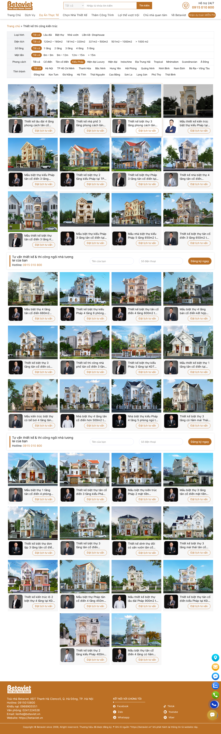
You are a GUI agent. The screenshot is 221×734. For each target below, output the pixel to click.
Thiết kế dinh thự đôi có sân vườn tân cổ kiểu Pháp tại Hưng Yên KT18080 (143, 545)
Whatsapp (138, 717)
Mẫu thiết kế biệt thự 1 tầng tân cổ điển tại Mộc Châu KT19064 (195, 364)
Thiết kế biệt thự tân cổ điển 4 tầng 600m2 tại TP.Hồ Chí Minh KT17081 (143, 311)
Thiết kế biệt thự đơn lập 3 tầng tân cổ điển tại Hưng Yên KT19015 (39, 545)
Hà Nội (49, 68)
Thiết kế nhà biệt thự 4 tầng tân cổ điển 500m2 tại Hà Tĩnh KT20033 (194, 177)
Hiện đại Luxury (96, 61)
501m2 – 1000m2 (121, 41)
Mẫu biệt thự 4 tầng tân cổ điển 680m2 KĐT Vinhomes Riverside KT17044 (37, 311)
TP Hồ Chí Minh (65, 68)
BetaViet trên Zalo (215, 685)
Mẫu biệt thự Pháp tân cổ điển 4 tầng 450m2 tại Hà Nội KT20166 (90, 599)
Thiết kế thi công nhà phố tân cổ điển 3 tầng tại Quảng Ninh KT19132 (91, 364)
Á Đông (205, 61)
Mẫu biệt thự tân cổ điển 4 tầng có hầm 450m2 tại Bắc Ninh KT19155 (141, 652)
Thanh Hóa (85, 68)
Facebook (138, 706)
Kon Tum (53, 74)
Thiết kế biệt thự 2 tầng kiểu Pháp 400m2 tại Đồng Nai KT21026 (91, 652)
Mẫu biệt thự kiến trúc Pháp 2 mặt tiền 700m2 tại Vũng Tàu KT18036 (142, 492)
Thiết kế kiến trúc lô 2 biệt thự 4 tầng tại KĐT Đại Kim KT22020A (39, 599)
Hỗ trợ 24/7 (198, 5)
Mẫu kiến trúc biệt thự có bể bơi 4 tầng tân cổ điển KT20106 (38, 418)
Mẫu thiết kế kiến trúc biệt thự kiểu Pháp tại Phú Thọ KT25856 (194, 123)
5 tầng (90, 48)
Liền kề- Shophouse (93, 34)
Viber (189, 717)
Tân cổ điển (62, 61)
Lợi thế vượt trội (128, 15)
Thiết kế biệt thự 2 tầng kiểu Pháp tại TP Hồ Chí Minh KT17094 (90, 177)
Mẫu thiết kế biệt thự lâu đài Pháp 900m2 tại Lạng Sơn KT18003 (143, 599)
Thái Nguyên (97, 74)
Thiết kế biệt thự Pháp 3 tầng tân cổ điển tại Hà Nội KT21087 (142, 177)
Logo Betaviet (20, 5)
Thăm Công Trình (102, 15)
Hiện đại (112, 61)
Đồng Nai (39, 74)
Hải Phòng (131, 68)
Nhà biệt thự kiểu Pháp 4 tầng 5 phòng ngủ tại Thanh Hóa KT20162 (143, 418)
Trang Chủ (14, 15)
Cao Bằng (114, 74)
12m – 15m (78, 55)
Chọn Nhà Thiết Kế (75, 15)
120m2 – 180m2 (53, 41)
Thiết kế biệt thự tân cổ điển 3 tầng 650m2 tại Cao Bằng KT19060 (195, 235)
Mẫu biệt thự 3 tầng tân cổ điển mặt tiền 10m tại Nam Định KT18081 (193, 492)
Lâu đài (48, 34)
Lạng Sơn (142, 74)
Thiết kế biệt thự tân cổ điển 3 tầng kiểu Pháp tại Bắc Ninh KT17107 (91, 492)
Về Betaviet (178, 15)
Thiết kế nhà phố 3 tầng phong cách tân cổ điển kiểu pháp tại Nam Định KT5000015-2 (91, 123)
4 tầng (80, 48)
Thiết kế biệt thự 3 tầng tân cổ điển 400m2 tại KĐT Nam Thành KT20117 (89, 545)
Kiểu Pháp (78, 61)
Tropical (158, 61)
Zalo (138, 712)
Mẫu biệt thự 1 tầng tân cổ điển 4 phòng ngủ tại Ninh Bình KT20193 (37, 492)
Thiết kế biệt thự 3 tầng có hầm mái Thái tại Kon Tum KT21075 (194, 418)
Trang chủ (13, 26)
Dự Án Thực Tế (49, 15)
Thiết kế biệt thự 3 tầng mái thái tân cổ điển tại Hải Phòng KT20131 (193, 545)
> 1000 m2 (142, 41)
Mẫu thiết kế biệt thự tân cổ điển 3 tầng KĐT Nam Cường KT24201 (39, 237)
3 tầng (69, 48)
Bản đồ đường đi (215, 657)
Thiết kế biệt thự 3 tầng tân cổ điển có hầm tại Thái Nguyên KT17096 (37, 364)
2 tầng (58, 48)
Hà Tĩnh (81, 74)
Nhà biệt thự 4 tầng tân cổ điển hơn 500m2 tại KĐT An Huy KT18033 (91, 418)
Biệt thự (59, 34)
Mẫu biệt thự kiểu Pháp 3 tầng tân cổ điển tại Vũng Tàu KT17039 (91, 235)
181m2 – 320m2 (75, 41)
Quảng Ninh (148, 68)
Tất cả (36, 34)
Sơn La (128, 74)
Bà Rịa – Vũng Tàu (199, 68)
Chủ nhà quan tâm (155, 15)
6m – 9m (48, 55)
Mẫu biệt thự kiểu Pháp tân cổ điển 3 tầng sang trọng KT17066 (39, 177)
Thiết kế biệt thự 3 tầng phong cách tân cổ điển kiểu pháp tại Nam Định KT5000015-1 (143, 123)
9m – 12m (62, 55)
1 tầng (47, 48)
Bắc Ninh (100, 68)
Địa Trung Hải (142, 61)
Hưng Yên (115, 68)
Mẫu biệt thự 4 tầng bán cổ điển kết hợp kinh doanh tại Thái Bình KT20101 (193, 311)
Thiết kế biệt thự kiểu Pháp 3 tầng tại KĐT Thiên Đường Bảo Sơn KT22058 (142, 364)
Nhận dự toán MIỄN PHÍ (202, 15)
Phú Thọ (156, 74)
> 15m (91, 55)
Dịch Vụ (30, 15)
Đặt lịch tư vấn (43, 130)
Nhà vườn (73, 34)
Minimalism (172, 61)
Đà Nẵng (68, 74)
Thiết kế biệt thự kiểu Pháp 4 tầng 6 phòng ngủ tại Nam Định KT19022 (90, 311)
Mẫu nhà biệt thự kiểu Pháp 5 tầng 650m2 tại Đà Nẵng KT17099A (143, 235)
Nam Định (179, 68)
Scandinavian (189, 61)
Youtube (189, 712)
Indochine (126, 61)
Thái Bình (170, 74)
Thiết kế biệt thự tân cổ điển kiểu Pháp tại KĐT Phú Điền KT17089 (195, 599)
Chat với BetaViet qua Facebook (215, 676)
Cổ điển (48, 61)
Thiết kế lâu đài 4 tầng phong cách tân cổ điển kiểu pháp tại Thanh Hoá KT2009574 (39, 123)
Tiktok (189, 706)
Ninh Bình (164, 68)
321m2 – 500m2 (98, 41)
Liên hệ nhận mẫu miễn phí (215, 667)
